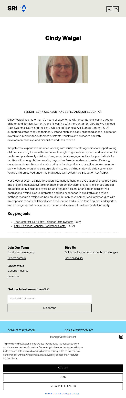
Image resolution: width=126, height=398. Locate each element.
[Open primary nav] (115, 9)
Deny (63, 377)
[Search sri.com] (109, 9)
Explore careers (17, 258)
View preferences (63, 386)
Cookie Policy (53, 394)
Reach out (14, 276)
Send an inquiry (74, 258)
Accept (63, 368)
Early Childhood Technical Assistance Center (40, 226)
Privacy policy (71, 394)
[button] (121, 336)
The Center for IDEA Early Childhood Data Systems (43, 221)
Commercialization (21, 330)
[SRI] (17, 8)
